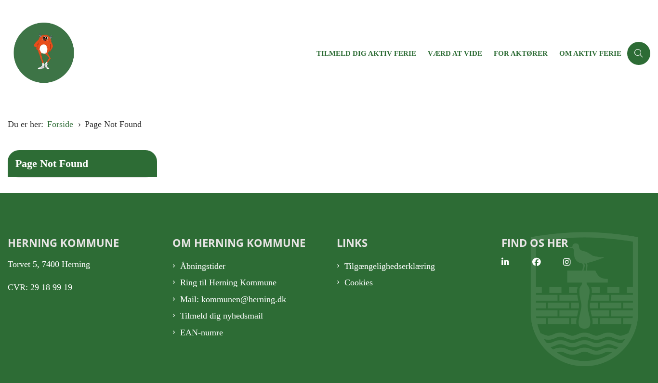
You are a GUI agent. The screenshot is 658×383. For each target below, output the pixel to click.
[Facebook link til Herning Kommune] (548, 262)
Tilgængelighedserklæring (389, 266)
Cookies (358, 282)
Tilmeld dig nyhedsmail (221, 315)
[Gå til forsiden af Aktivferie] (155, 53)
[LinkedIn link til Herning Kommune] (517, 262)
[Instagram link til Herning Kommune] (578, 262)
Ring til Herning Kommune (228, 282)
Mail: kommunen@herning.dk (233, 299)
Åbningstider (202, 266)
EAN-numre (201, 332)
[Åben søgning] (638, 53)
